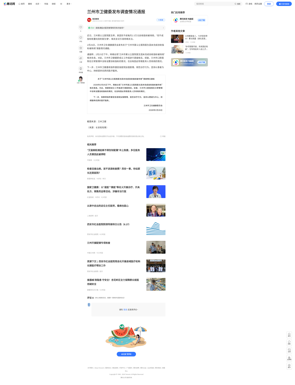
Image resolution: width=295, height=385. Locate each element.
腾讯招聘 (136, 368)
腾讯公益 (143, 368)
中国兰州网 (91, 253)
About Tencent (99, 368)
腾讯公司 (123, 378)
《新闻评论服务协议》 (118, 298)
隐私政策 (115, 368)
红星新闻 (90, 197)
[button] (201, 20)
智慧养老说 (91, 178)
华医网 (89, 160)
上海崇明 (90, 216)
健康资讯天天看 (92, 290)
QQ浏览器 (151, 368)
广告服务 (129, 368)
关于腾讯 (90, 368)
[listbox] (126, 217)
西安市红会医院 (92, 234)
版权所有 (129, 378)
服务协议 (108, 368)
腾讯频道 (158, 368)
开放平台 (122, 368)
